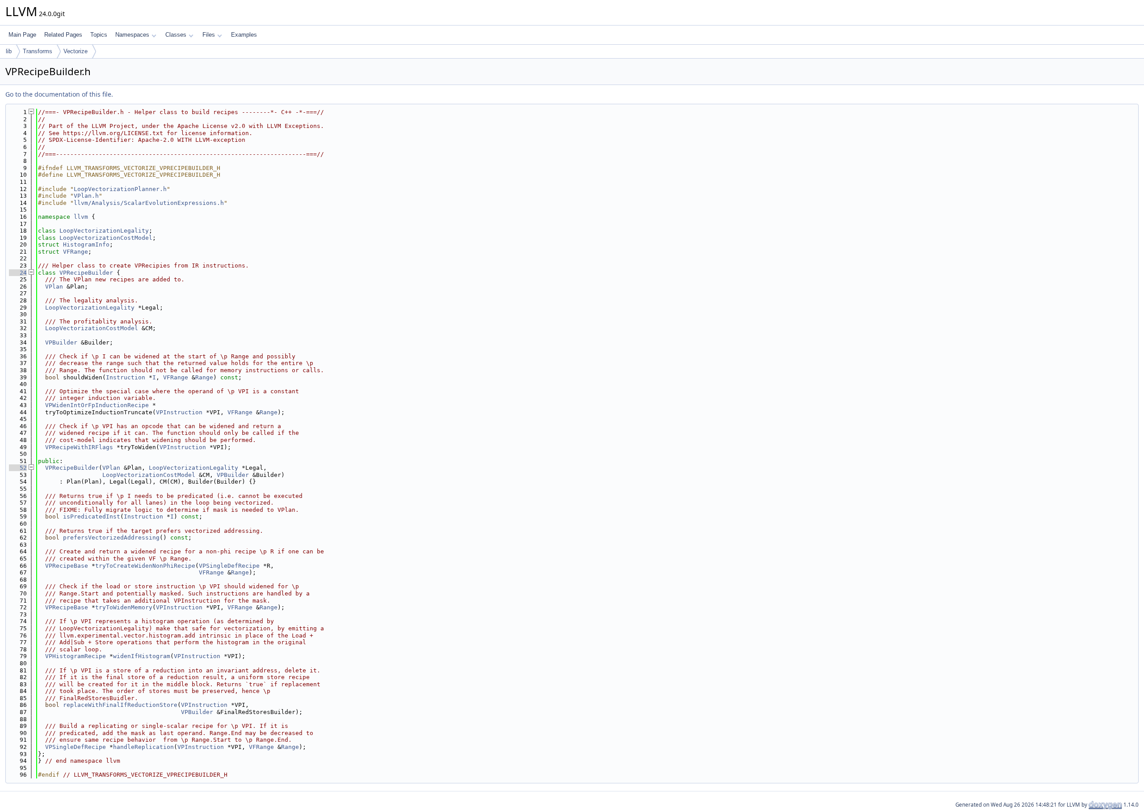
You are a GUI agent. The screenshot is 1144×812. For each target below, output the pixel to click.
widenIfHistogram (141, 656)
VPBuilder (61, 342)
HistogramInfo (86, 244)
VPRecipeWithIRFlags (79, 447)
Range (204, 377)
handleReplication (143, 747)
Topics (98, 34)
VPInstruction (179, 412)
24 (18, 272)
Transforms (37, 51)
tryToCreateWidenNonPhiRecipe (145, 565)
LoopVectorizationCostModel (105, 237)
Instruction (125, 377)
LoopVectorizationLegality (104, 230)
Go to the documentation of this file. (59, 94)
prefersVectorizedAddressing (111, 537)
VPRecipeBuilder (86, 272)
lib (9, 51)
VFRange (75, 251)
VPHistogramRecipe (75, 656)
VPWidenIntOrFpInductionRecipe (97, 405)
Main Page (22, 34)
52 (18, 467)
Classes (175, 34)
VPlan (54, 286)
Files (208, 34)
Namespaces (132, 34)
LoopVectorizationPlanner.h (120, 189)
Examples (244, 34)
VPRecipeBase (66, 565)
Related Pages (63, 34)
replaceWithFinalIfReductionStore (120, 704)
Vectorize (75, 51)
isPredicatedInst (91, 516)
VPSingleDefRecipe (229, 565)
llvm (81, 216)
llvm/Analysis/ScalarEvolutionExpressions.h (149, 203)
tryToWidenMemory (123, 607)
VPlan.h (86, 195)
